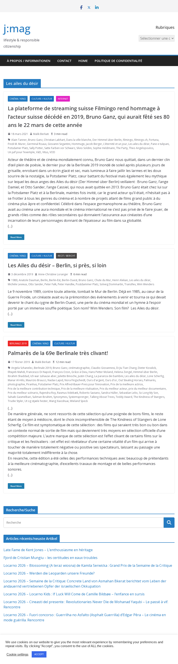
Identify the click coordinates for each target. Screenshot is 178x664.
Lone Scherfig (155, 376)
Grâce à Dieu (79, 372)
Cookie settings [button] (17, 654)
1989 (14, 280)
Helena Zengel (123, 372)
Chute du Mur (102, 280)
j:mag (16, 28)
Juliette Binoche (67, 376)
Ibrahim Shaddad (18, 376)
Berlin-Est (55, 280)
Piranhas (31, 384)
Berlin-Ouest (69, 280)
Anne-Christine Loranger (53, 274)
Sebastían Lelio (128, 393)
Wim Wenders (145, 284)
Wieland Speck (79, 401)
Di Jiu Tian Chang (126, 368)
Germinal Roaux (36, 144)
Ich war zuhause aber (43, 376)
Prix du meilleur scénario (23, 393)
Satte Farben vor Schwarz (59, 148)
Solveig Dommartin (111, 284)
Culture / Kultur (41, 98)
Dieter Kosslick (147, 368)
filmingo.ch (141, 140)
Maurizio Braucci (36, 380)
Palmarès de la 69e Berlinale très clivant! (58, 352)
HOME (83, 61)
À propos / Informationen (28, 61)
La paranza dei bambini (108, 376)
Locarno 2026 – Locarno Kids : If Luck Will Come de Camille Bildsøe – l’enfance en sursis (74, 594)
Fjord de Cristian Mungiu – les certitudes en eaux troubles (50, 557)
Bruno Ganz (35, 140)
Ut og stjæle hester (36, 401)
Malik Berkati (41, 134)
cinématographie (79, 368)
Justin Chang (85, 376)
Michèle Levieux (17, 284)
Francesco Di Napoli (38, 372)
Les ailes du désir (139, 144)
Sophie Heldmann (104, 148)
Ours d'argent (95, 380)
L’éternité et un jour (115, 144)
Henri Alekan (120, 280)
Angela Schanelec (22, 368)
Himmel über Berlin (145, 372)
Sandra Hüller (109, 393)
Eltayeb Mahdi (16, 372)
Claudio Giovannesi (103, 368)
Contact (64, 61)
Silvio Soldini (84, 148)
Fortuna (153, 140)
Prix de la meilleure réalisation (79, 388)
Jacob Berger (94, 144)
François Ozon (61, 372)
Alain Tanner (19, 140)
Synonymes (60, 397)
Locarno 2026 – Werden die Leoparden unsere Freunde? (49, 573)
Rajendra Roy (48, 393)
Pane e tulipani (160, 144)
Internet (63, 98)
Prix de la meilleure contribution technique (34, 388)
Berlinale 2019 (18, 343)
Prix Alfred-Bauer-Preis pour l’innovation (84, 384)
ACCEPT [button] (39, 654)
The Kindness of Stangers (149, 397)
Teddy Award (124, 397)
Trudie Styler (15, 401)
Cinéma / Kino (18, 98)
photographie (16, 384)
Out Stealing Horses (130, 380)
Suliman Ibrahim (42, 397)
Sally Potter (36, 148)
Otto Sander (35, 284)
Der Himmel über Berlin (107, 140)
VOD (52, 152)
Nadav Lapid (55, 380)
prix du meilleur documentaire (147, 388)
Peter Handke (66, 284)
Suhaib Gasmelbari (19, 397)
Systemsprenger (79, 397)
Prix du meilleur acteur (113, 388)
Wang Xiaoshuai (59, 401)
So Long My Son (148, 393)
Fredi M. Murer (17, 144)
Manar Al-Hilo (16, 380)
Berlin (44, 280)
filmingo (128, 140)
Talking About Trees (102, 397)
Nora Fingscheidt (74, 380)
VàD (38, 152)
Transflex (130, 284)
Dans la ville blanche (78, 140)
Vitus (45, 152)
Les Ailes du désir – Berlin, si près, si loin (57, 265)
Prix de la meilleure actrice (126, 384)
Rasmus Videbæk (67, 393)
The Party (122, 148)
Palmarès (149, 380)
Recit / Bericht (66, 255)
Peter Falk (50, 284)
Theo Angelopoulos (141, 148)
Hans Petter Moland (101, 372)
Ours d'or (111, 380)
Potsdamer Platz (18, 148)
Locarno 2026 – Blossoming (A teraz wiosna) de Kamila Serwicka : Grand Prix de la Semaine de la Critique (87, 565)
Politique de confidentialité (118, 61)
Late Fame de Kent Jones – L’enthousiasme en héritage (48, 549)
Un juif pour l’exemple (21, 152)
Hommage (78, 144)
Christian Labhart (54, 140)
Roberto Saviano (89, 393)
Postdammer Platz (87, 284)
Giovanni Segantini (59, 144)
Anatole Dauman (29, 280)
